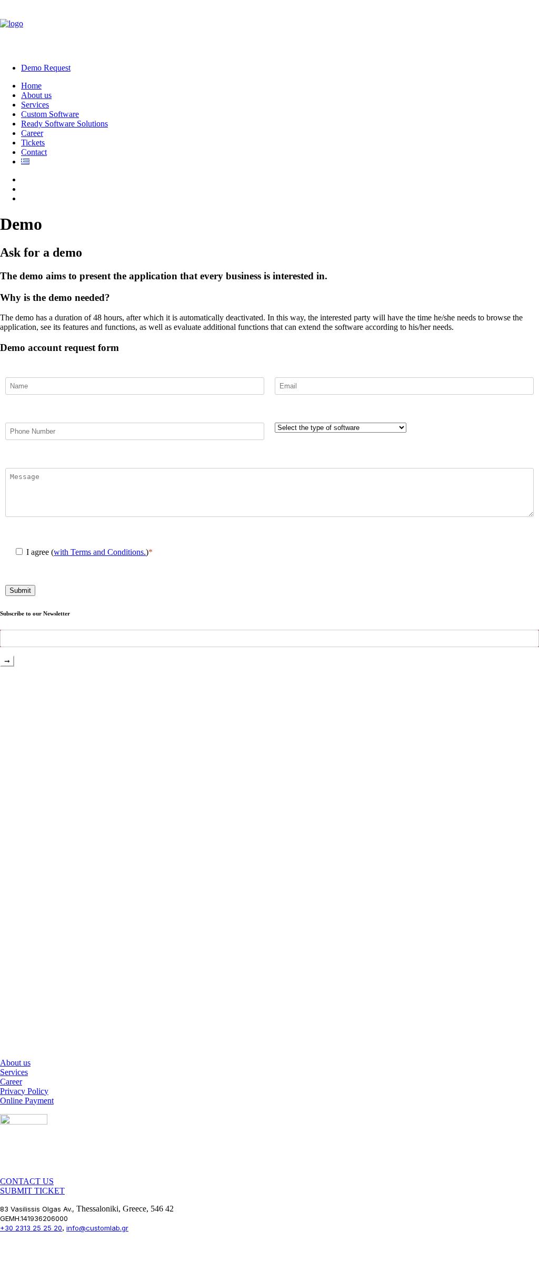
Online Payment (27, 1100)
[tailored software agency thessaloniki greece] (269, 862)
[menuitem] (280, 68)
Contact (34, 152)
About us (36, 95)
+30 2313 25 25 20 (31, 1228)
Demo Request (46, 67)
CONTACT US (27, 1181)
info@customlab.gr (97, 1228)
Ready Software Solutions (64, 123)
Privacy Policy (24, 1091)
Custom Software (50, 114)
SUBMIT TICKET (32, 1190)
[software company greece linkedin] (23, 1169)
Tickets (33, 142)
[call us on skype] (23, 1124)
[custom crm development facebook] (23, 1156)
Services (35, 104)
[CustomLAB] (269, 27)
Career (32, 133)
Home (31, 85)
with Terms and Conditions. (100, 552)
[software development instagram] (23, 1142)
